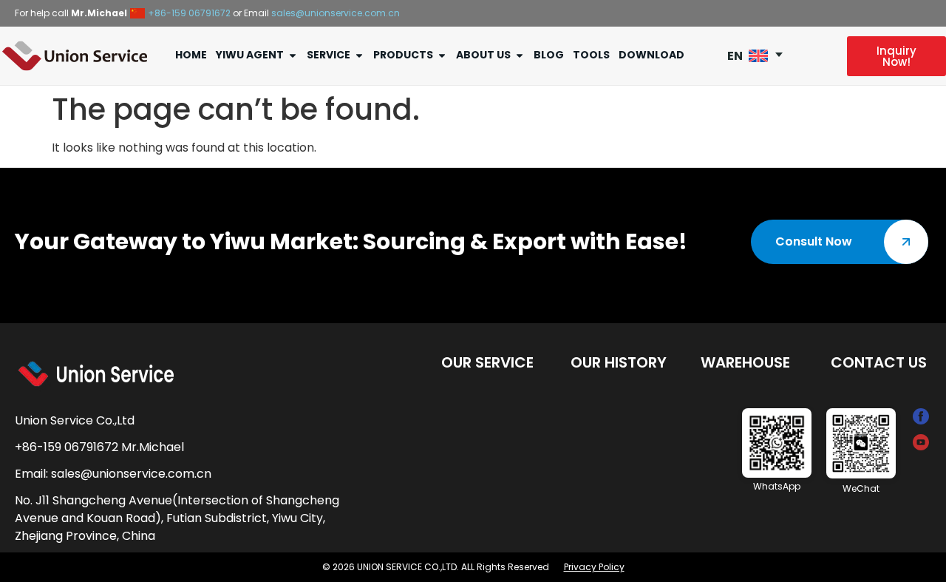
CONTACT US (879, 362)
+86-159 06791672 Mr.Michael (99, 447)
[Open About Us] (519, 55)
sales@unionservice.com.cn (335, 13)
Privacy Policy (594, 567)
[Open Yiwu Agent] (292, 55)
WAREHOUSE (745, 362)
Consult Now (813, 241)
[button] (760, 56)
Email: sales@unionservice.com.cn (113, 473)
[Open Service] (359, 55)
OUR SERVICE (487, 362)
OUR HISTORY (619, 362)
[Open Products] (442, 55)
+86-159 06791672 (189, 13)
